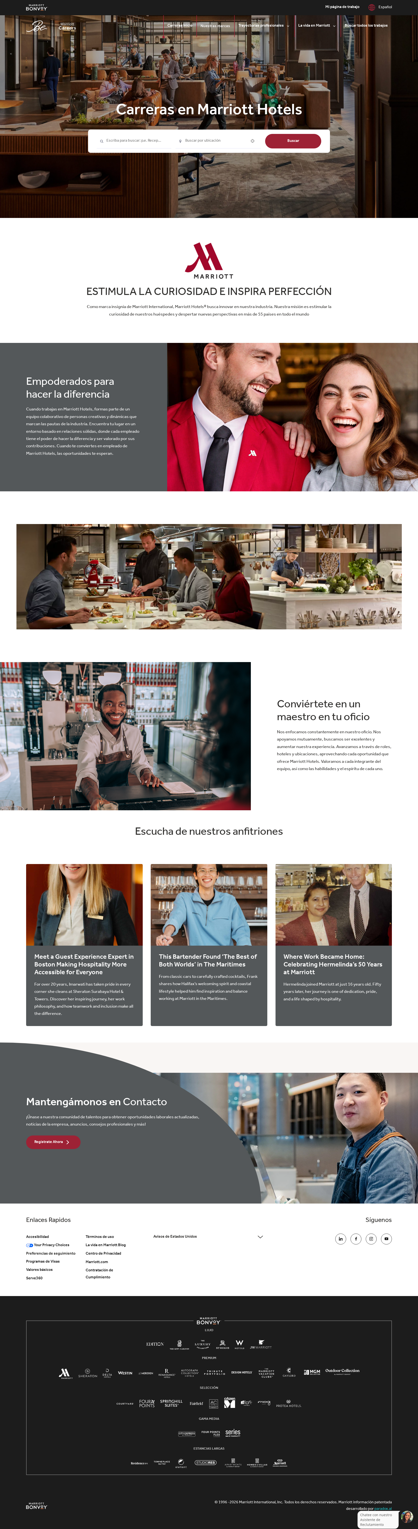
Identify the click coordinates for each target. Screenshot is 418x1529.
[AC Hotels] (213, 1405)
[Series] (233, 1436)
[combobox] (134, 141)
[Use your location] (254, 141)
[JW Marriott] (261, 1346)
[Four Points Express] (211, 1437)
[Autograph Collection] (189, 1374)
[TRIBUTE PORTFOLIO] (214, 1373)
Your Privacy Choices (51, 1245)
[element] (181, 1465)
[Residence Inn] (139, 1463)
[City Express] (187, 1437)
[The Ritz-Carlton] (179, 1346)
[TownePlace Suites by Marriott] (162, 1463)
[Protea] (288, 1405)
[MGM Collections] (312, 1373)
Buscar (293, 141)
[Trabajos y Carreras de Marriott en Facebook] (356, 1239)
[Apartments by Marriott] (233, 1465)
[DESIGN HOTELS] (242, 1373)
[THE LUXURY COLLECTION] (202, 1346)
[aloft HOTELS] (246, 1404)
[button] (208, 1237)
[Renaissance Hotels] (167, 1375)
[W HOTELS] (239, 1346)
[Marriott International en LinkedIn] (340, 1239)
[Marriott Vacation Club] (266, 1375)
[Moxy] (264, 1403)
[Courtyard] (125, 1403)
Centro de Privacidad (103, 1254)
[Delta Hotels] (107, 1375)
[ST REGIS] (222, 1346)
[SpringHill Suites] (172, 1405)
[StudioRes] (205, 1465)
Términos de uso (100, 1237)
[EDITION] (155, 1344)
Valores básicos (39, 1270)
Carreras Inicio (179, 26)
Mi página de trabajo (342, 7)
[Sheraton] (87, 1375)
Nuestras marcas (215, 26)
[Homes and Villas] (257, 1465)
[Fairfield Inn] (196, 1403)
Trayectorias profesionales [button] (261, 26)
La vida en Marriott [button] (314, 26)
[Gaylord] (289, 1376)
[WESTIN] (125, 1373)
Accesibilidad (37, 1237)
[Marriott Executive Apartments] (280, 1464)
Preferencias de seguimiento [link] (50, 1254)
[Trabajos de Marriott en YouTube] (386, 1239)
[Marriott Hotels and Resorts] (66, 1376)
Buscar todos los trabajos (366, 26)
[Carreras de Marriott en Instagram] (371, 1239)
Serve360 (34, 1279)
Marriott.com (97, 1262)
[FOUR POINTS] (147, 1405)
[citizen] (229, 1407)
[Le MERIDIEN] (145, 1373)
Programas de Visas (43, 1262)
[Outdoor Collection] (342, 1374)
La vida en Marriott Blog (106, 1245)
